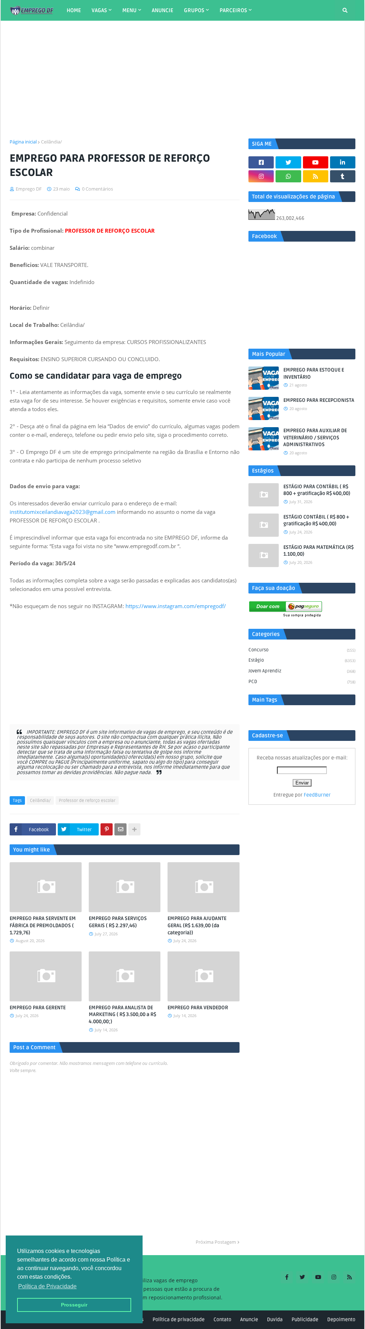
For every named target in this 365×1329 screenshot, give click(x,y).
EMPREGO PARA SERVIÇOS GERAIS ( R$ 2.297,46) (118, 922)
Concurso (301, 650)
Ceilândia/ (51, 141)
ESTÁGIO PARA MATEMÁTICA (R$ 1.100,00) (318, 550)
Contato (222, 1320)
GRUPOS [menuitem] (194, 10)
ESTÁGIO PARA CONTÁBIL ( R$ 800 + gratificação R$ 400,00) (316, 490)
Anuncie (249, 1320)
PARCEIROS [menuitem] (233, 10)
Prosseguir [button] (74, 1305)
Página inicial (23, 141)
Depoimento (341, 1320)
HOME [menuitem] (74, 10)
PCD (301, 681)
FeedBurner (317, 795)
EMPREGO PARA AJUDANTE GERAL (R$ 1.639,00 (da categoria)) (197, 925)
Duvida (275, 1320)
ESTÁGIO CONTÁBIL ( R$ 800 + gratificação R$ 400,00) (316, 520)
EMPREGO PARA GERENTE (38, 1008)
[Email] (120, 829)
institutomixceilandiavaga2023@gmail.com (62, 511)
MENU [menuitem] (129, 10)
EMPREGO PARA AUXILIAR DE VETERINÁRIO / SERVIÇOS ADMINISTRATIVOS (315, 438)
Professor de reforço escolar (87, 800)
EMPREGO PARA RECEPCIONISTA (318, 400)
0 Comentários (97, 189)
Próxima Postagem (216, 1242)
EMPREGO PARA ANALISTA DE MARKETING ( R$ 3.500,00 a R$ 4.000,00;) (122, 1015)
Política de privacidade (179, 1320)
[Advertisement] (182, 80)
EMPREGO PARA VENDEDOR (198, 1008)
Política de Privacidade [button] (47, 1286)
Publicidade (305, 1320)
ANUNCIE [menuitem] (162, 10)
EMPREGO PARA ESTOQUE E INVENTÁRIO (313, 373)
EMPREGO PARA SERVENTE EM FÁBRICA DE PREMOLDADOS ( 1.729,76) (43, 925)
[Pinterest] (107, 829)
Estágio (301, 660)
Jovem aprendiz (301, 671)
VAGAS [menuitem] (99, 10)
